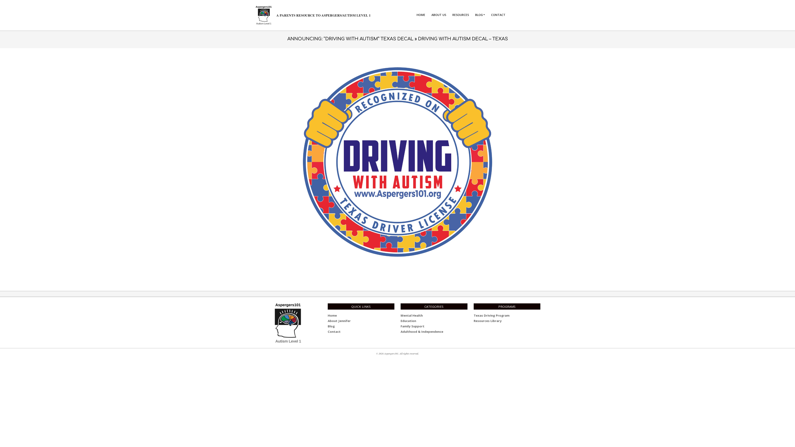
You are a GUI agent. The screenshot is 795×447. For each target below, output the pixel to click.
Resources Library (488, 321)
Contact (334, 331)
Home (332, 315)
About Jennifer (339, 321)
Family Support (412, 326)
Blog (331, 326)
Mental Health (412, 315)
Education (408, 321)
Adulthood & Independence (422, 331)
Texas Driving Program (492, 315)
